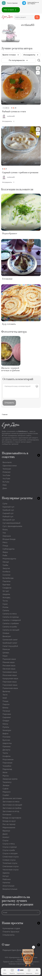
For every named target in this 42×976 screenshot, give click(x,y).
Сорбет (6, 795)
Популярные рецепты (17, 498)
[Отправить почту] (38, 912)
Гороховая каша (10, 685)
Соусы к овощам (10, 853)
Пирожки (7, 714)
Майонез (7, 879)
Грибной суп (8, 510)
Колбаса (6, 571)
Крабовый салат (10, 643)
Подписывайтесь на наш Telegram (33, 3)
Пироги (6, 704)
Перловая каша (10, 682)
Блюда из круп (9, 821)
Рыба (5, 555)
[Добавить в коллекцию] (38, 73)
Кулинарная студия (11, 928)
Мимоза (6, 649)
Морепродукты (9, 558)
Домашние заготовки (12, 798)
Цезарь (6, 652)
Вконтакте (7, 462)
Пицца (5, 701)
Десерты (6, 750)
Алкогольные (8, 886)
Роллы (5, 607)
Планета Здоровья (12, 3)
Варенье (6, 831)
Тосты (5, 601)
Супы (5, 503)
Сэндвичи (7, 588)
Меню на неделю (9, 10)
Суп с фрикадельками (12, 526)
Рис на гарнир (9, 824)
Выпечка (6, 691)
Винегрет (7, 636)
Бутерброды (8, 578)
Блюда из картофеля (12, 818)
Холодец (6, 597)
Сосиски (6, 575)
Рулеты (6, 727)
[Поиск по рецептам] (39, 60)
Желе (5, 772)
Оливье (6, 633)
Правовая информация (17, 964)
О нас (6, 945)
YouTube (6, 475)
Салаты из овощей (11, 630)
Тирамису (7, 782)
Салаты (6, 610)
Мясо (5, 542)
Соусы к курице (10, 847)
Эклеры (6, 785)
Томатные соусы (10, 863)
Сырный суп (8, 513)
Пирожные (7, 763)
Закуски (6, 568)
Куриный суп (8, 507)
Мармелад (7, 769)
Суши (5, 604)
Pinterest (6, 472)
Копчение (7, 814)
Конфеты (6, 756)
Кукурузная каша (10, 678)
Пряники (6, 746)
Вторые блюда (9, 539)
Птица (5, 545)
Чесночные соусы (11, 869)
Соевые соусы (9, 860)
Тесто (5, 694)
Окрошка (7, 536)
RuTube (6, 482)
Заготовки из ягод (11, 811)
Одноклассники (10, 465)
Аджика (6, 873)
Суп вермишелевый (11, 523)
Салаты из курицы (11, 617)
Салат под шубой (10, 646)
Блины (5, 707)
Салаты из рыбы (10, 626)
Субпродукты (8, 549)
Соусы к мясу (9, 843)
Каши (5, 656)
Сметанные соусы (11, 866)
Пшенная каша (9, 659)
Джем (5, 834)
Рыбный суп (8, 516)
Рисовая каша (9, 665)
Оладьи (6, 720)
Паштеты (6, 581)
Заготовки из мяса (11, 801)
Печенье (6, 711)
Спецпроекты (8, 935)
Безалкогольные (10, 889)
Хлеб (5, 698)
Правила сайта (8, 962)
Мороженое (8, 759)
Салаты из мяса (10, 613)
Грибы (5, 565)
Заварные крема (10, 779)
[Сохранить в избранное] (38, 68)
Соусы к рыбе (9, 850)
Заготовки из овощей (12, 805)
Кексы (5, 724)
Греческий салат (10, 639)
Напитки (6, 882)
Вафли (5, 733)
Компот (6, 837)
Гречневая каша (10, 672)
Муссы (6, 775)
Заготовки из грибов (12, 808)
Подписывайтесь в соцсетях (15, 455)
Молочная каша (10, 675)
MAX (5, 485)
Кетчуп (6, 876)
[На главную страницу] (7, 17)
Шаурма (6, 594)
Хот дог (6, 591)
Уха (4, 533)
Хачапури (7, 730)
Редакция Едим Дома (12, 950)
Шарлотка (7, 743)
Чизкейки (7, 766)
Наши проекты (12, 923)
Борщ (5, 529)
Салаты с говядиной (12, 620)
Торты (5, 753)
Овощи (6, 562)
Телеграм (7, 469)
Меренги (6, 792)
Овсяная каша (9, 669)
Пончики (6, 737)
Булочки (6, 740)
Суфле (5, 788)
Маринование (9, 827)
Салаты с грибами (11, 623)
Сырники (7, 717)
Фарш (5, 552)
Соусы (5, 840)
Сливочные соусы (11, 856)
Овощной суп (9, 520)
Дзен (5, 488)
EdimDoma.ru (23, 431)
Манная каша (8, 662)
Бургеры (6, 584)
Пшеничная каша (10, 688)
